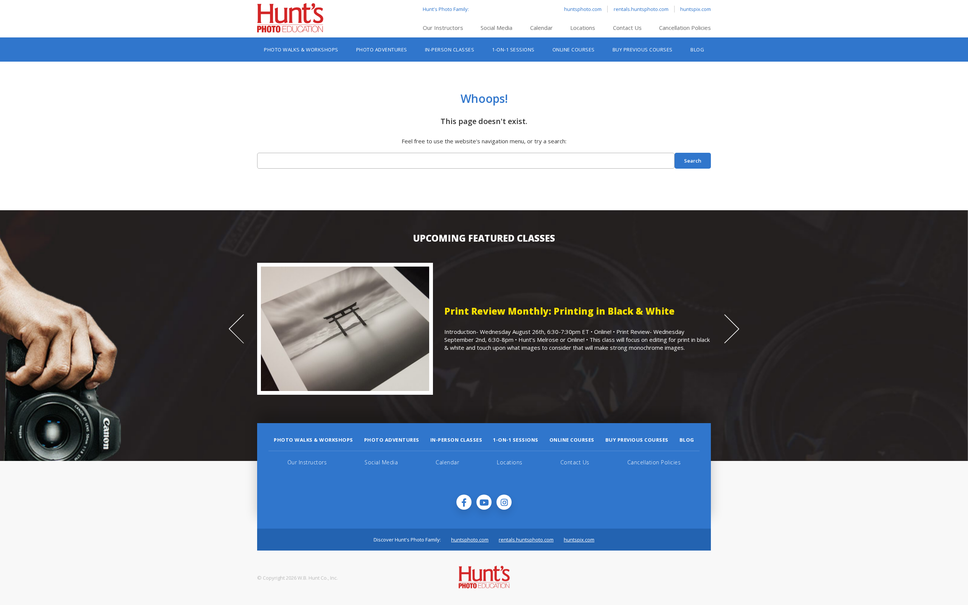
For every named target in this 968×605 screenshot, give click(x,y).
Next (731, 329)
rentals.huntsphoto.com (641, 9)
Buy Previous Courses (643, 49)
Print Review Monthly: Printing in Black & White (312, 311)
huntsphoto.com (583, 9)
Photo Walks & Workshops (301, 49)
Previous (236, 329)
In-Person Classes (450, 49)
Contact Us (627, 27)
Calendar (541, 27)
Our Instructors (443, 27)
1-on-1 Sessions (513, 49)
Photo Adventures (381, 49)
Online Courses (573, 49)
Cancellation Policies (685, 27)
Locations (582, 27)
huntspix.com (695, 9)
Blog (697, 49)
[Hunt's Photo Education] (290, 30)
